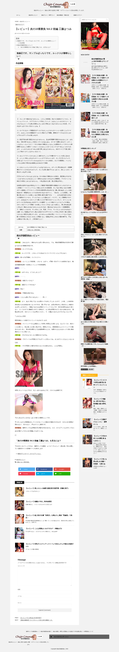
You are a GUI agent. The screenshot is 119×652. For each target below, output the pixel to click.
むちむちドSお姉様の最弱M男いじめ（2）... (95, 192)
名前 (19, 589)
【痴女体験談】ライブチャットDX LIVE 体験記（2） (36, 620)
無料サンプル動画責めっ (32, 631)
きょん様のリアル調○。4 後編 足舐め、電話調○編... (94, 300)
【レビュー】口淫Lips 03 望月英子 (30, 618)
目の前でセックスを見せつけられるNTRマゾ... (94, 213)
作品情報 (22, 43)
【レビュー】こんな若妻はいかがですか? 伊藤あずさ (44, 528)
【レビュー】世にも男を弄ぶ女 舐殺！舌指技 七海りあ (100, 461)
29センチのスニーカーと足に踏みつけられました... (94, 235)
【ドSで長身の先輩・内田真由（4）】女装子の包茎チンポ (100, 115)
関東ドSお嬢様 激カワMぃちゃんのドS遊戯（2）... (94, 345)
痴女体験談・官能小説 (63, 15)
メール (20, 596)
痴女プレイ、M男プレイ (48, 15)
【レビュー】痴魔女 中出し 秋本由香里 (39, 501)
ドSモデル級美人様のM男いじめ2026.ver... (94, 257)
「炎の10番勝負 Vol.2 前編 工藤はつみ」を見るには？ (35, 47)
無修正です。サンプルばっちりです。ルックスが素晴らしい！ (36, 41)
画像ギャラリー (78, 15)
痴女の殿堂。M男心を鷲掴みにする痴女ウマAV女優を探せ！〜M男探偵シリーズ (73, 631)
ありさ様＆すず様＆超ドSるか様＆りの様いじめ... (94, 322)
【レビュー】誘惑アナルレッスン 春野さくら (100, 422)
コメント (21, 566)
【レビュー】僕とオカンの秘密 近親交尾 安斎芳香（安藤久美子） (47, 488)
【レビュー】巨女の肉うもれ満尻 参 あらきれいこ (100, 438)
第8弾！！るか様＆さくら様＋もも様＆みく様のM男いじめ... (94, 170)
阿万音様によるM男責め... (89, 366)
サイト (20, 603)
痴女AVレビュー (33, 15)
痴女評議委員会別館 (46, 631)
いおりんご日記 (21, 316)
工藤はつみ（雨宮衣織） (34, 230)
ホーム (18, 15)
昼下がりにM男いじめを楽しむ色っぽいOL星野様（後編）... (94, 278)
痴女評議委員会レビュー (25, 45)
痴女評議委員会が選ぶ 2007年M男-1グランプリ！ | (100, 61)
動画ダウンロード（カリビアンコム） (29, 453)
